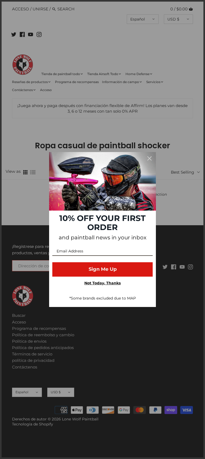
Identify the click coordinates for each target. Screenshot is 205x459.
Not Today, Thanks (102, 283)
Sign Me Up (103, 269)
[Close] (149, 158)
